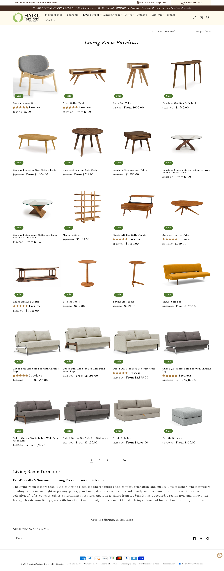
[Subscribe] (64, 538)
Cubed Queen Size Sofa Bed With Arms (85, 438)
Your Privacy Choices (192, 564)
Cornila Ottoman (172, 438)
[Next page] (132, 460)
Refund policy (73, 564)
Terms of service (109, 564)
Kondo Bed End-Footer (26, 302)
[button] (207, 17)
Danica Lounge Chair (25, 103)
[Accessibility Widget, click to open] (219, 555)
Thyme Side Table (123, 302)
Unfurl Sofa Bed (171, 302)
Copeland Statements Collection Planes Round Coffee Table (36, 236)
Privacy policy (91, 564)
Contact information (149, 564)
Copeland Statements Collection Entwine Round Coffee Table (186, 171)
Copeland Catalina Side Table (80, 170)
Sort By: (157, 31)
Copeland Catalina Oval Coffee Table (34, 170)
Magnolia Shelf (72, 235)
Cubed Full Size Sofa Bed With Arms (134, 369)
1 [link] (91, 460)
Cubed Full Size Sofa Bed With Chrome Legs (36, 370)
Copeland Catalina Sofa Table (179, 103)
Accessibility (169, 564)
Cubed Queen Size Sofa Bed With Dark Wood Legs (35, 439)
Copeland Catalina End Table (130, 170)
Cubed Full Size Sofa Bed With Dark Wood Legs (84, 370)
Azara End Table (122, 103)
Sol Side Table (71, 302)
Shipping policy (128, 564)
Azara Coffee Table (74, 103)
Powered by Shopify (54, 564)
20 (124, 460)
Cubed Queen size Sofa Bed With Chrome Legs (186, 370)
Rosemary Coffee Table (176, 235)
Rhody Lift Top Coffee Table (129, 235)
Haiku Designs (36, 564)
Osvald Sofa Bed (122, 438)
